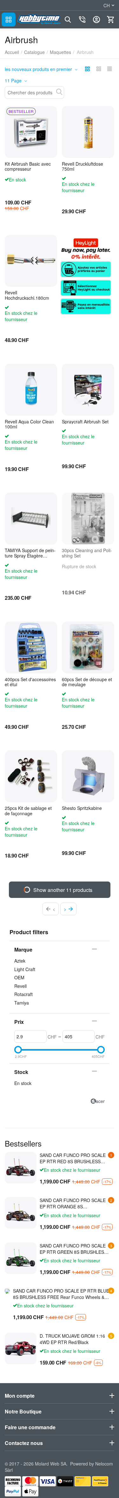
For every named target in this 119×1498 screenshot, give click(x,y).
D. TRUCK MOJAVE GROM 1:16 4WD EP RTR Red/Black (72, 1339)
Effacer (98, 1101)
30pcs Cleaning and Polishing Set (87, 553)
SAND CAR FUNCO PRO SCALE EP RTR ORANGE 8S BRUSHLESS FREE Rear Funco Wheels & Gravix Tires (73, 1203)
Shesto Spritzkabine (82, 808)
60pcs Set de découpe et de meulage (87, 682)
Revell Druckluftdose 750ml (82, 166)
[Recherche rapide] (59, 92)
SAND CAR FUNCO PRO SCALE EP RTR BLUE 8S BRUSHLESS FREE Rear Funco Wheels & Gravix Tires (61, 1294)
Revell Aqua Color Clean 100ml (29, 424)
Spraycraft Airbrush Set (85, 421)
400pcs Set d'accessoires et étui (30, 682)
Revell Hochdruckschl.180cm (27, 295)
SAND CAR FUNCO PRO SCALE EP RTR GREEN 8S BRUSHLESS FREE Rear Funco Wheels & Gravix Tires (73, 1248)
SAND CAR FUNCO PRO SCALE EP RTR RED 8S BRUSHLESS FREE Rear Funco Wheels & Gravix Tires (73, 1158)
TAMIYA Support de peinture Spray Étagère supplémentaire (30, 553)
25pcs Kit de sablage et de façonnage (28, 810)
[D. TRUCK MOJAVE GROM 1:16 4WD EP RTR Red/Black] (20, 1348)
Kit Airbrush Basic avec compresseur (28, 166)
